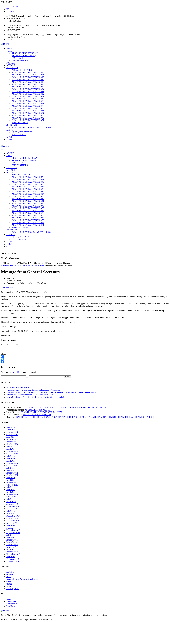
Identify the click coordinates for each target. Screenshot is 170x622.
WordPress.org (12, 606)
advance (9, 574)
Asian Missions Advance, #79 (28, 101)
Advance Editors (22, 70)
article (8, 576)
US (7, 9)
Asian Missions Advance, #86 (28, 84)
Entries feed (11, 601)
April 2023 (11, 461)
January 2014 (12, 552)
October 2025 (12, 434)
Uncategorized (12, 588)
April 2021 (11, 480)
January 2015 (12, 544)
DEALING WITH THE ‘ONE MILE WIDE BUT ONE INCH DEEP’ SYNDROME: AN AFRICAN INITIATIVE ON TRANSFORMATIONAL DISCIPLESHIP (85, 417)
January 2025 (12, 442)
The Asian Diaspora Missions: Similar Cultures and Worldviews (33, 390)
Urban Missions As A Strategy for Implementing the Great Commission (36, 397)
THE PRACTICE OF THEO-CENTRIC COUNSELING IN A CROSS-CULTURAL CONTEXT (67, 407)
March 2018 (11, 513)
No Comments (7, 288)
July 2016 (10, 535)
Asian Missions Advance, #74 (28, 113)
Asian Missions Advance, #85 (28, 87)
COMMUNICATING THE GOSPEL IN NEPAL (41, 412)
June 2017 (10, 525)
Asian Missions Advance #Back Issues (22, 579)
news (8, 586)
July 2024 (10, 446)
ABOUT (10, 48)
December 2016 (13, 530)
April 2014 (11, 549)
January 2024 (12, 451)
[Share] (85, 361)
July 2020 (10, 487)
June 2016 (10, 537)
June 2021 (10, 477)
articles (11, 65)
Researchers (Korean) (25, 53)
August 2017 (11, 523)
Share (3, 354)
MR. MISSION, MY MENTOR (38, 410)
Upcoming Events (22, 132)
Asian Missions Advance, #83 (28, 91)
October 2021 (12, 475)
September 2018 (13, 506)
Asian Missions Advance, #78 (28, 103)
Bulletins (12, 67)
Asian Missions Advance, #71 (28, 120)
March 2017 (11, 528)
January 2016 (12, 540)
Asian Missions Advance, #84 (28, 89)
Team (9, 51)
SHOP (9, 139)
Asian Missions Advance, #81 (28, 96)
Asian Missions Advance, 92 (27, 72)
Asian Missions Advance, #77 (28, 106)
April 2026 (11, 430)
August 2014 (11, 547)
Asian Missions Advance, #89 (28, 79)
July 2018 (10, 511)
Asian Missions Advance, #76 (28, 108)
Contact (11, 142)
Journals (12, 125)
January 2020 (12, 494)
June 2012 (10, 556)
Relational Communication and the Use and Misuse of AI (30, 395)
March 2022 (11, 470)
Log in (9, 599)
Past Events (19, 134)
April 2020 (11, 492)
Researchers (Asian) (24, 55)
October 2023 (12, 454)
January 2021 (12, 482)
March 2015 (11, 542)
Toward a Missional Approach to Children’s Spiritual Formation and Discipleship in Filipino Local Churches (51, 392)
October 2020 (12, 485)
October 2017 (12, 518)
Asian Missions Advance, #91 (28, 75)
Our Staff (17, 58)
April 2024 (11, 449)
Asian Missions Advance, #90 (28, 77)
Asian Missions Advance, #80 (28, 99)
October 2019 (12, 497)
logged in (16, 372)
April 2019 (11, 501)
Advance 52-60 (20, 122)
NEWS (9, 137)
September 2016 (13, 532)
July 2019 (10, 499)
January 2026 (12, 432)
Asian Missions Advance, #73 (28, 115)
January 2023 (12, 463)
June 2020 (10, 489)
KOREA (10, 11)
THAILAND (12, 7)
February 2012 (12, 559)
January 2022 (12, 473)
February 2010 (12, 561)
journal (9, 584)
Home (3, 265)
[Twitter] (85, 359)
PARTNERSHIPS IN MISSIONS (37, 414)
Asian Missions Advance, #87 (28, 82)
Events (10, 130)
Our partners (20, 60)
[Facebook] (85, 356)
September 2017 (13, 521)
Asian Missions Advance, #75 (28, 111)
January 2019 (12, 504)
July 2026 (10, 427)
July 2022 (10, 468)
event (8, 581)
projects (11, 63)
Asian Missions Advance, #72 (28, 118)
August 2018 (11, 509)
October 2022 (12, 466)
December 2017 (13, 516)
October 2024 (12, 444)
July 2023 (10, 456)
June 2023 (10, 458)
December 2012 (13, 554)
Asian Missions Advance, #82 (28, 94)
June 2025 (10, 437)
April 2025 (11, 439)
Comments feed (13, 604)
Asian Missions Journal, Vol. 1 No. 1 (32, 127)
